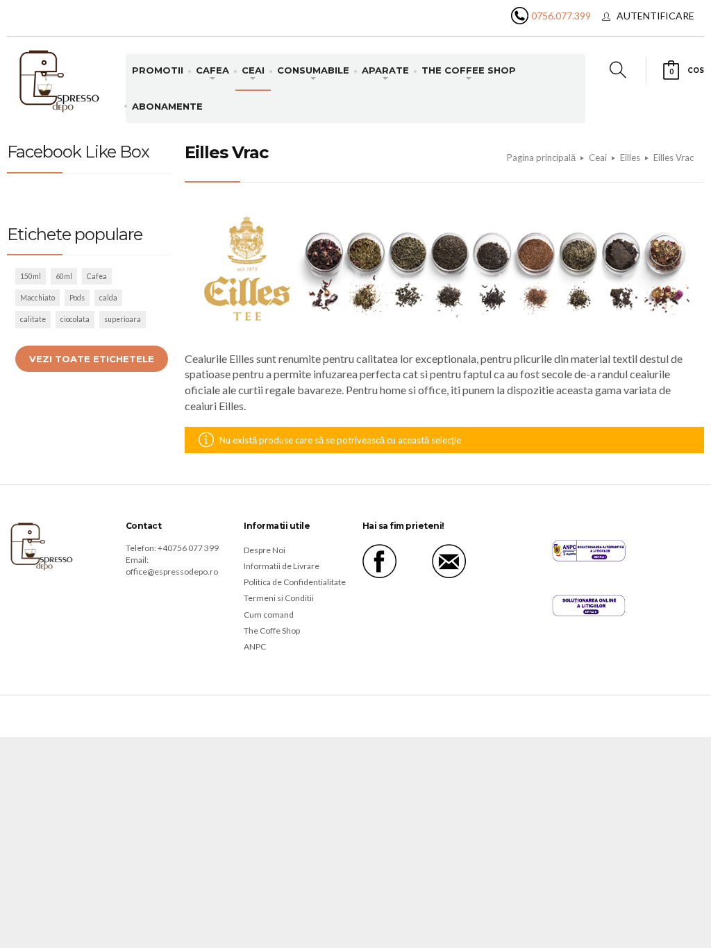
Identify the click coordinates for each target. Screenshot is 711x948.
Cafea (97, 276)
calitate (33, 319)
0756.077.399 (561, 16)
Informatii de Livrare (281, 566)
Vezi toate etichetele (91, 358)
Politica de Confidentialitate (295, 582)
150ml (30, 276)
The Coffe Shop (272, 630)
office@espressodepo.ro (172, 571)
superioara (122, 319)
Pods (77, 298)
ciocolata (75, 319)
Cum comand (269, 614)
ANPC (255, 646)
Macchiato (37, 298)
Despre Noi (264, 550)
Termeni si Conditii (279, 598)
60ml (64, 276)
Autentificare (655, 16)
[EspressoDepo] (60, 80)
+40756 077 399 (188, 548)
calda (108, 298)
